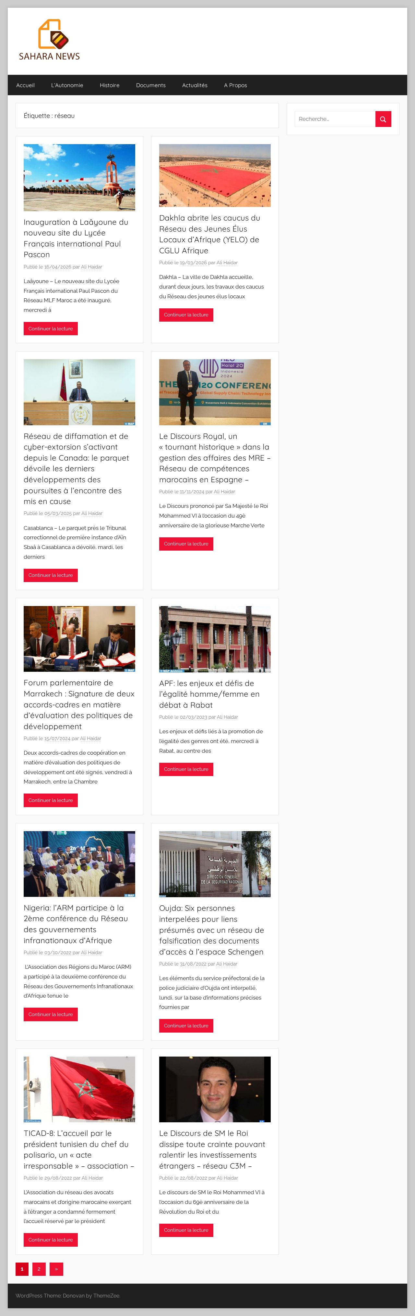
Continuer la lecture (51, 329)
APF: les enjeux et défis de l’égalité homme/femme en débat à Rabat (209, 694)
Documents (151, 85)
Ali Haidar (91, 267)
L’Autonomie (67, 85)
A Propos (235, 85)
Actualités (195, 85)
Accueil (25, 85)
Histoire (110, 85)
